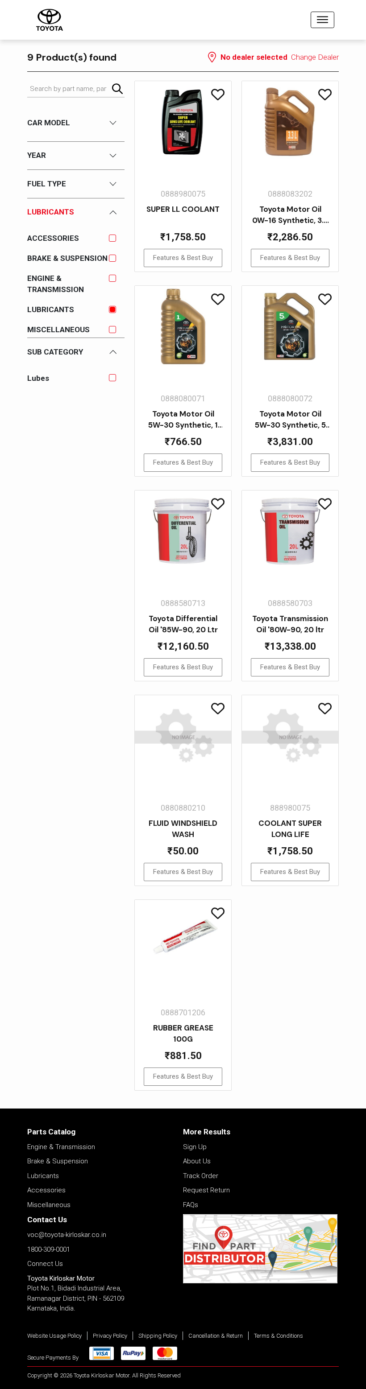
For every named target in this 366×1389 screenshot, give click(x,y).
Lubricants (43, 1176)
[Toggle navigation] (322, 20)
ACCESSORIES (53, 238)
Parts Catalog (51, 1131)
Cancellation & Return (215, 1335)
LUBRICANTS (50, 309)
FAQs (190, 1205)
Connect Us (45, 1264)
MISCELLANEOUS (58, 329)
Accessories (46, 1190)
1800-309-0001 (48, 1249)
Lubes (38, 378)
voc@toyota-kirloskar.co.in (66, 1235)
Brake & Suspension (57, 1161)
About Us (197, 1161)
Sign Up (195, 1147)
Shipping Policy (157, 1335)
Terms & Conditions (278, 1335)
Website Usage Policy (54, 1335)
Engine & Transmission (61, 1147)
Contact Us (47, 1219)
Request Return (206, 1190)
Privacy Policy (110, 1335)
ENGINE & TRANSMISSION (55, 284)
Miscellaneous (49, 1205)
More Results (206, 1131)
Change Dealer (315, 57)
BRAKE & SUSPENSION (67, 258)
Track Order (200, 1176)
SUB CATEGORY (55, 351)
